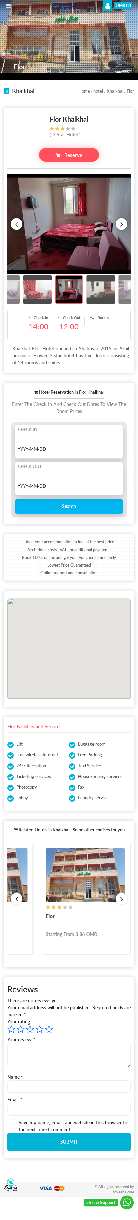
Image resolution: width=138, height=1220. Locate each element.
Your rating (18, 1022)
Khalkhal (115, 91)
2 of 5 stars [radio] (21, 1029)
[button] (16, 224)
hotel (98, 91)
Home (84, 91)
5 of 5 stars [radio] (49, 1029)
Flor (48, 916)
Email (14, 1099)
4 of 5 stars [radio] (40, 1029)
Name (15, 1077)
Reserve (72, 155)
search (69, 506)
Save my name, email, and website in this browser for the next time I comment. (74, 1126)
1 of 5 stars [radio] (11, 1029)
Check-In (27, 429)
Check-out (30, 466)
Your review (21, 1039)
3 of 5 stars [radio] (30, 1029)
